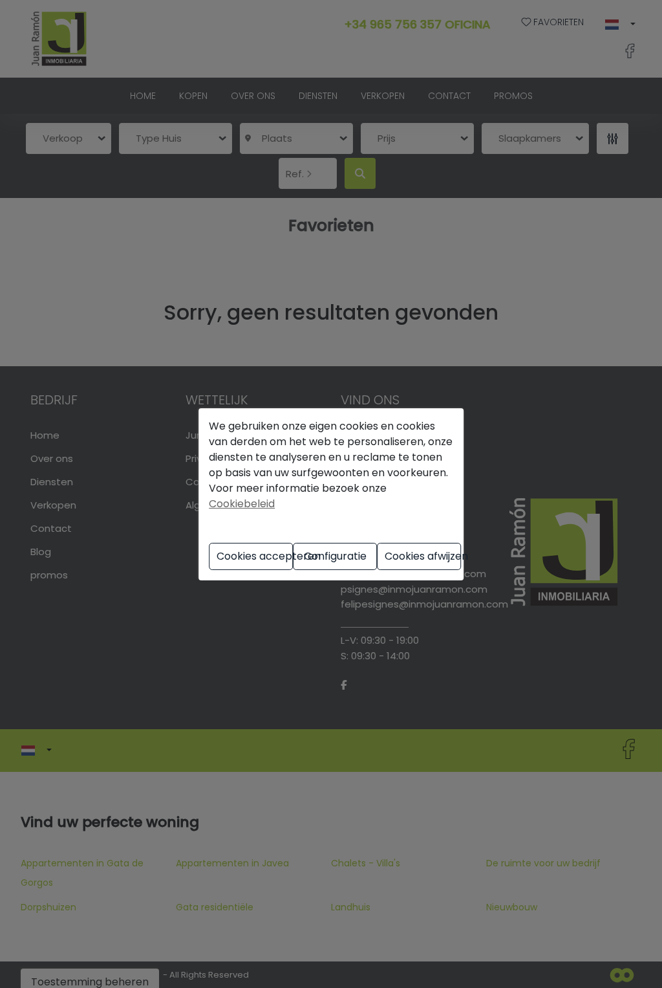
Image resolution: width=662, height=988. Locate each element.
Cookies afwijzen (423, 556)
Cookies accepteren (255, 556)
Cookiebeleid (242, 503)
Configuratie (335, 556)
